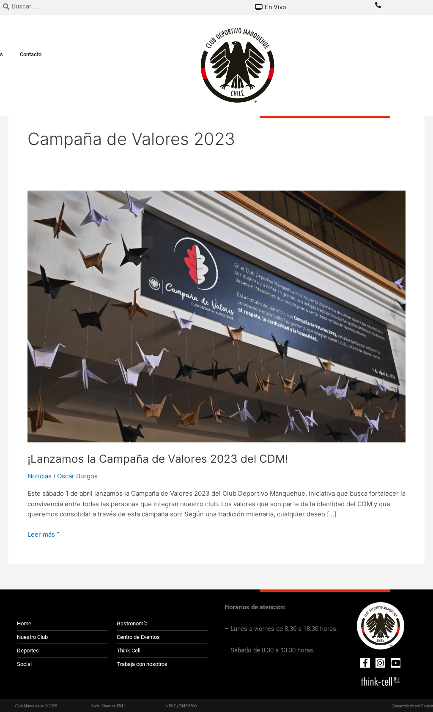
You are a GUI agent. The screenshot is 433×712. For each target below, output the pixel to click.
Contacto (30, 54)
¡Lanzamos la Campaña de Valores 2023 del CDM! (157, 458)
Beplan (427, 706)
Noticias (39, 476)
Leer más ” (43, 533)
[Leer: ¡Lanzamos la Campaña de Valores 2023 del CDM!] (216, 316)
